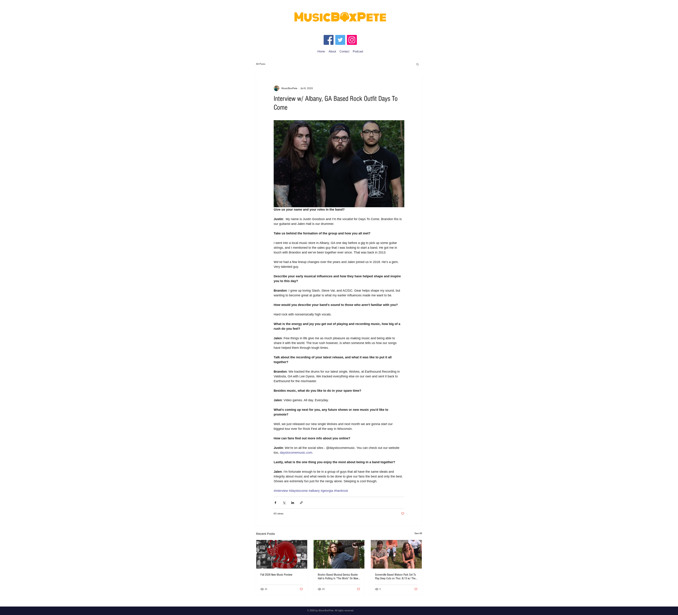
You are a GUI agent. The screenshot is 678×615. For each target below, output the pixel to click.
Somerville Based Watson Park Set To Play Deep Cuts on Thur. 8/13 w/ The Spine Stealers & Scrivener (395, 576)
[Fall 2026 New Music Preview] (281, 554)
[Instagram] (352, 40)
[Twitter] (340, 40)
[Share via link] (301, 502)
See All (418, 533)
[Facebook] (329, 40)
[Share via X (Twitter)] (284, 502)
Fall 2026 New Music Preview (276, 575)
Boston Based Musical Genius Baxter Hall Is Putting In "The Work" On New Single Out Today (338, 576)
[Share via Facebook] (275, 502)
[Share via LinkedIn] (292, 502)
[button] (417, 64)
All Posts (260, 64)
